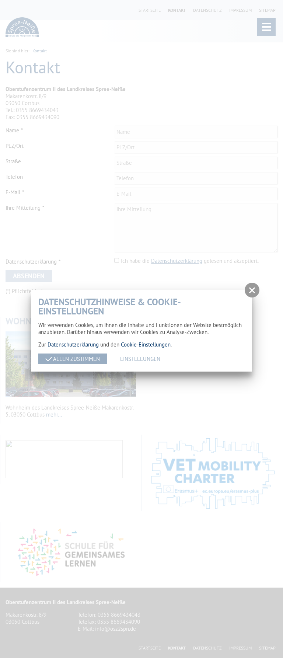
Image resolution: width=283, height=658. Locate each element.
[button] (252, 290)
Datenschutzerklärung (73, 344)
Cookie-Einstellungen (146, 344)
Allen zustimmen (76, 358)
